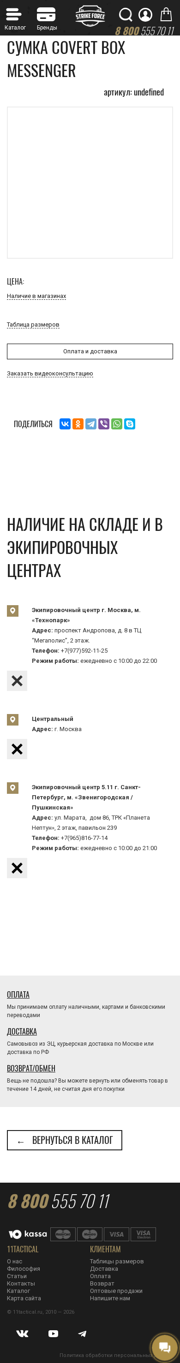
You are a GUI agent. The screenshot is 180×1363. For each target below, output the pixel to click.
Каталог (18, 1290)
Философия (23, 1268)
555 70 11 (57, 1200)
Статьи (17, 1276)
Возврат (102, 1283)
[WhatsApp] (116, 423)
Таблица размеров (33, 324)
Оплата (18, 995)
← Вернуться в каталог (64, 1140)
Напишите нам (110, 1298)
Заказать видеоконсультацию (50, 373)
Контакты (21, 1283)
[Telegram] (90, 423)
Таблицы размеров (117, 1261)
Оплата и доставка (90, 351)
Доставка (22, 1031)
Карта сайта (24, 1298)
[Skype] (129, 423)
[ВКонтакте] (65, 423)
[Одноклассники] (78, 423)
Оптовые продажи (116, 1290)
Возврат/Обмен (31, 1068)
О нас (14, 1261)
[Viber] (103, 423)
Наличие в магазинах (36, 295)
